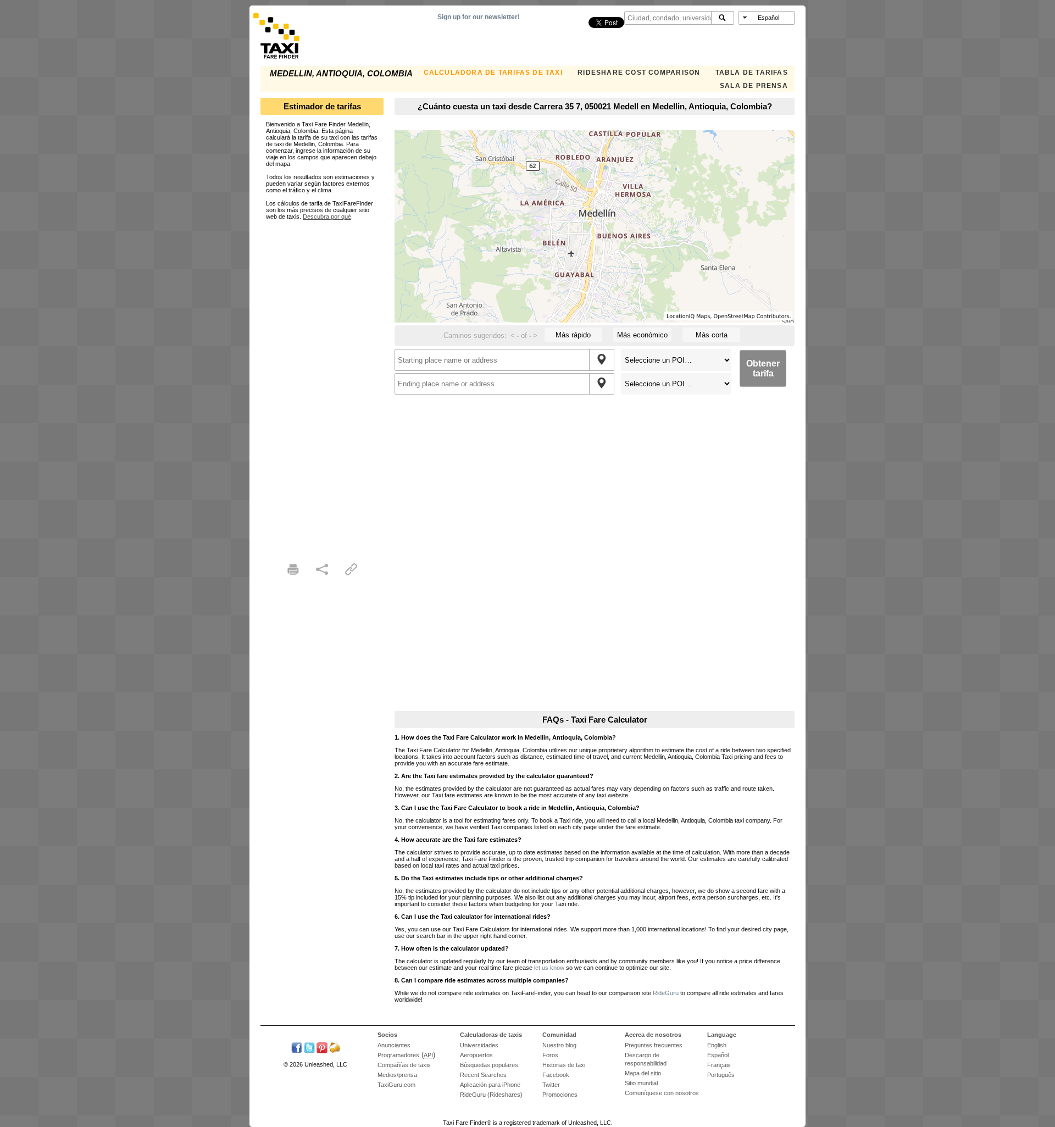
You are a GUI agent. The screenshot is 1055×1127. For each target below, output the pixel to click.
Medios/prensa (397, 1075)
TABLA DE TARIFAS (751, 72)
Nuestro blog (559, 1045)
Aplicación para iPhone (490, 1084)
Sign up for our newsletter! (478, 17)
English (716, 1045)
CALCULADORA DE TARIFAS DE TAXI (493, 72)
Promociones (560, 1094)
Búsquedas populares (489, 1065)
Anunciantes (393, 1045)
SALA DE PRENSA (754, 86)
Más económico (642, 335)
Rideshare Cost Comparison (639, 72)
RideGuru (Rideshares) (491, 1094)
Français (719, 1065)
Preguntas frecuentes (653, 1045)
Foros (550, 1055)
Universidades (479, 1045)
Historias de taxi (563, 1065)
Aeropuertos (476, 1055)
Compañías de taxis (404, 1065)
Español (718, 1055)
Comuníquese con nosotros (662, 1093)
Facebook (555, 1075)
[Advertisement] (322, 384)
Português (721, 1075)
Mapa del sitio (643, 1073)
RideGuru (666, 993)
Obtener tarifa (763, 368)
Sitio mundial (641, 1083)
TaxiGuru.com (396, 1084)
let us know (549, 967)
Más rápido (573, 335)
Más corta (712, 335)
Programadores (398, 1055)
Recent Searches (483, 1075)
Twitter (551, 1084)
